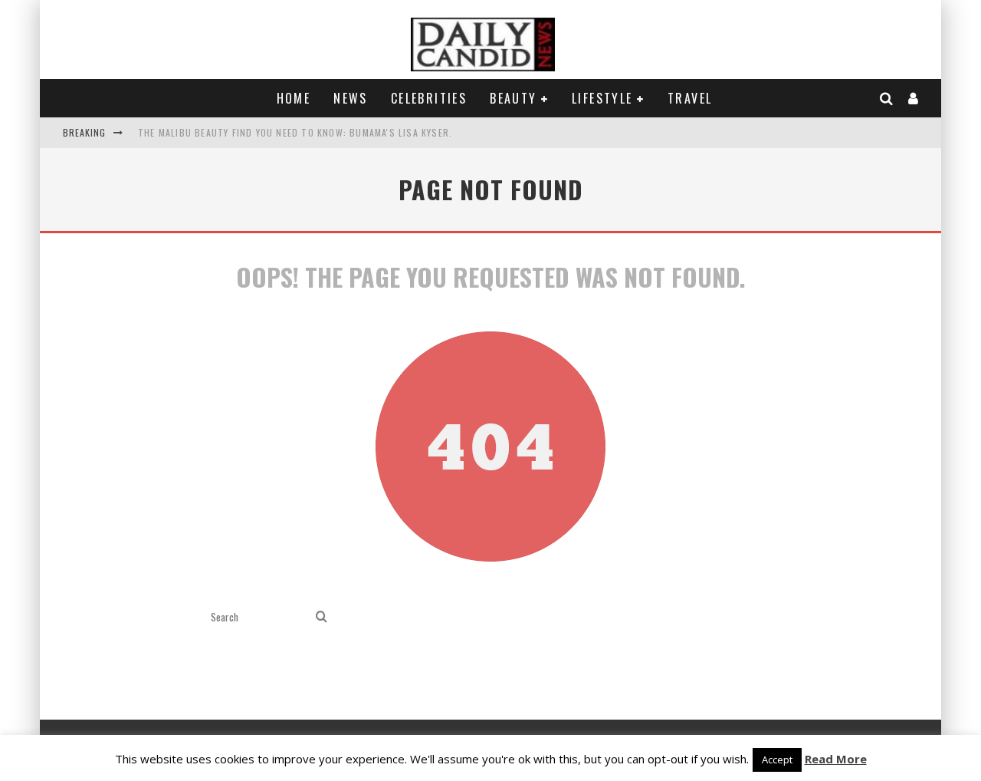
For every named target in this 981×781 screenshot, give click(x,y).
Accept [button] (777, 759)
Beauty (513, 98)
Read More (836, 758)
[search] (321, 617)
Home (294, 98)
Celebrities (429, 98)
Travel (690, 98)
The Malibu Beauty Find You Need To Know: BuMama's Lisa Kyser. (295, 132)
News (350, 98)
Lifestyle (602, 98)
